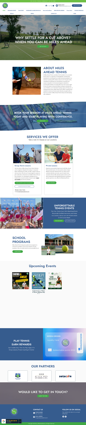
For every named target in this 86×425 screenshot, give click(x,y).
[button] (52, 5)
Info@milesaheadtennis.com (23, 191)
